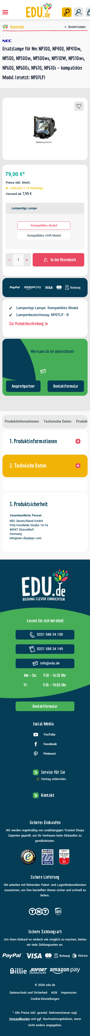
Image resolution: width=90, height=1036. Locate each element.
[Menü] (5, 12)
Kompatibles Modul (44, 225)
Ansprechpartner (23, 386)
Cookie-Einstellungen (45, 999)
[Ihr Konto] (78, 12)
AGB (54, 993)
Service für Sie (53, 772)
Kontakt (47, 795)
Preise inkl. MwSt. (18, 183)
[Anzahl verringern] (9, 260)
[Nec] (45, 41)
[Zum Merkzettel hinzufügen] (79, 106)
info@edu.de (50, 663)
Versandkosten (19, 1019)
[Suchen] (67, 12)
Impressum (69, 993)
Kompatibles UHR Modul (44, 235)
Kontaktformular (65, 386)
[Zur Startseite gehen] (39, 10)
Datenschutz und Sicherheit (28, 993)
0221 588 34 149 (50, 648)
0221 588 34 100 (50, 634)
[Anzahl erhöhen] (27, 260)
